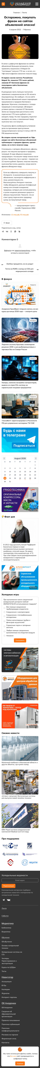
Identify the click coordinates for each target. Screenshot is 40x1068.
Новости (33, 285)
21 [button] (30, 475)
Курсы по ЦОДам (9, 967)
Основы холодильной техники (10, 946)
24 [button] (10, 478)
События (5, 916)
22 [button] (35, 475)
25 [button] (15, 478)
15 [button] (35, 472)
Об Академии (7, 1007)
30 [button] (5, 481)
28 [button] (30, 478)
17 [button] (10, 475)
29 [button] (35, 478)
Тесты (4, 971)
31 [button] (10, 481)
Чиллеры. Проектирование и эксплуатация (9, 960)
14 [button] (30, 472)
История (33, 320)
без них (13, 1056)
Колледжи (6, 989)
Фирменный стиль (9, 1039)
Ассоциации (7, 981)
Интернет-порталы (9, 997)
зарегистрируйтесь (22, 250)
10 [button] (10, 472)
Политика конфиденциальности (10, 1029)
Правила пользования (11, 1020)
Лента (24, 13)
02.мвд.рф (24, 215)
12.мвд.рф (15, 215)
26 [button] (20, 478)
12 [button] (20, 472)
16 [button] (5, 475)
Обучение (6, 937)
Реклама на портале (10, 1035)
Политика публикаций (11, 1024)
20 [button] (25, 475)
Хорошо (20, 1063)
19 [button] (20, 475)
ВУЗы (4, 985)
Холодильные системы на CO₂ (12, 953)
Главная (16, 13)
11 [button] (15, 472)
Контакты (5, 1042)
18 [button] (15, 475)
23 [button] (5, 478)
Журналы (5, 993)
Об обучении (7, 942)
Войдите (7, 250)
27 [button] (25, 478)
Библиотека (6, 928)
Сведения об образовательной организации (9, 1013)
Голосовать (20, 640)
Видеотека (6, 932)
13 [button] (25, 472)
